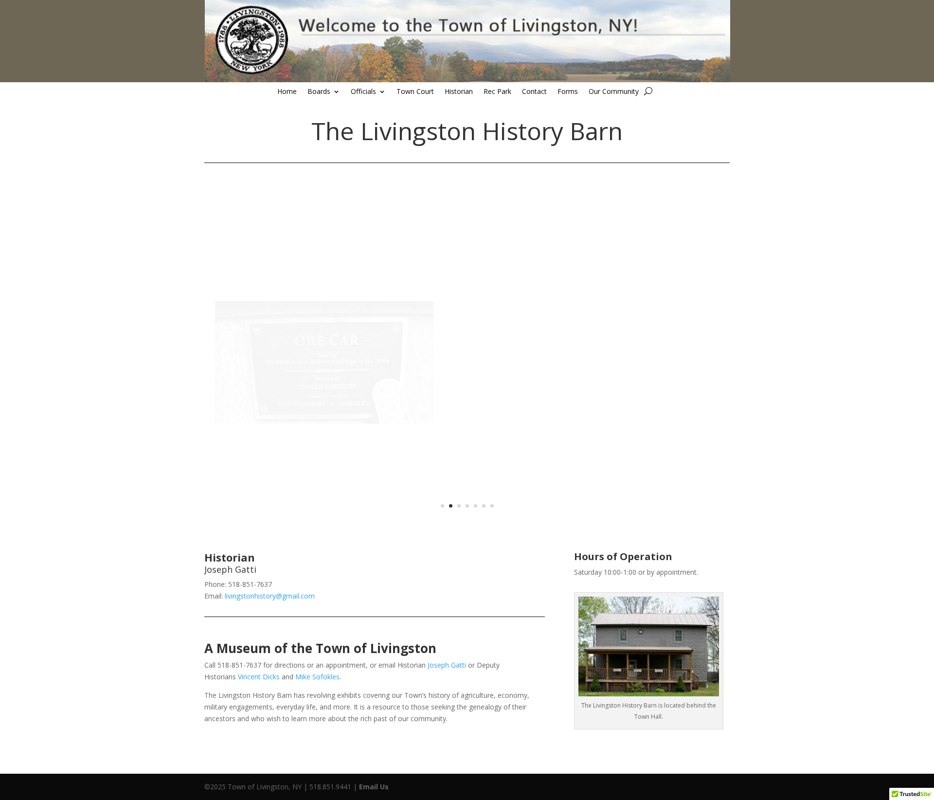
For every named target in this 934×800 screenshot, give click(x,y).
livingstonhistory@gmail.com (270, 595)
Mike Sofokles (317, 676)
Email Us (374, 786)
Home (287, 92)
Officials (363, 92)
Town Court (415, 92)
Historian (459, 92)
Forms (567, 92)
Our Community (614, 92)
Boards (318, 92)
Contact (534, 92)
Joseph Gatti (447, 665)
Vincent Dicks (259, 676)
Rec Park (497, 92)
